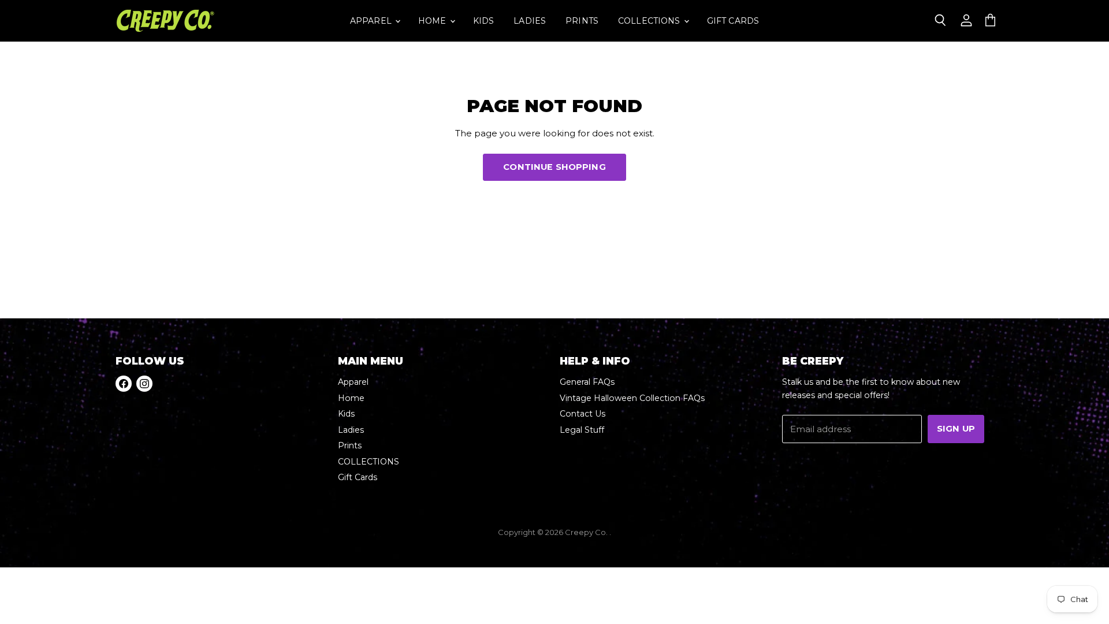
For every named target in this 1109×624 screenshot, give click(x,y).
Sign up (956, 429)
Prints (581, 21)
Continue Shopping (554, 167)
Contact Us (582, 413)
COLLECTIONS (650, 21)
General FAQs (587, 382)
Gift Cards (733, 21)
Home (433, 21)
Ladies (529, 21)
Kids (483, 21)
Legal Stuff (582, 430)
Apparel (372, 21)
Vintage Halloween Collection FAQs (632, 398)
